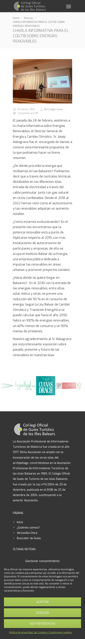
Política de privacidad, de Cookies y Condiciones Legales (40, 632)
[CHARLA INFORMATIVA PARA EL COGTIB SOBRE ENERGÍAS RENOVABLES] (42, 81)
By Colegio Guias (53, 109)
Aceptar (42, 602)
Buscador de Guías (29, 538)
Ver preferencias (42, 624)
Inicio (20, 522)
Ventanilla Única (27, 533)
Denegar (42, 613)
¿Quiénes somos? (28, 527)
